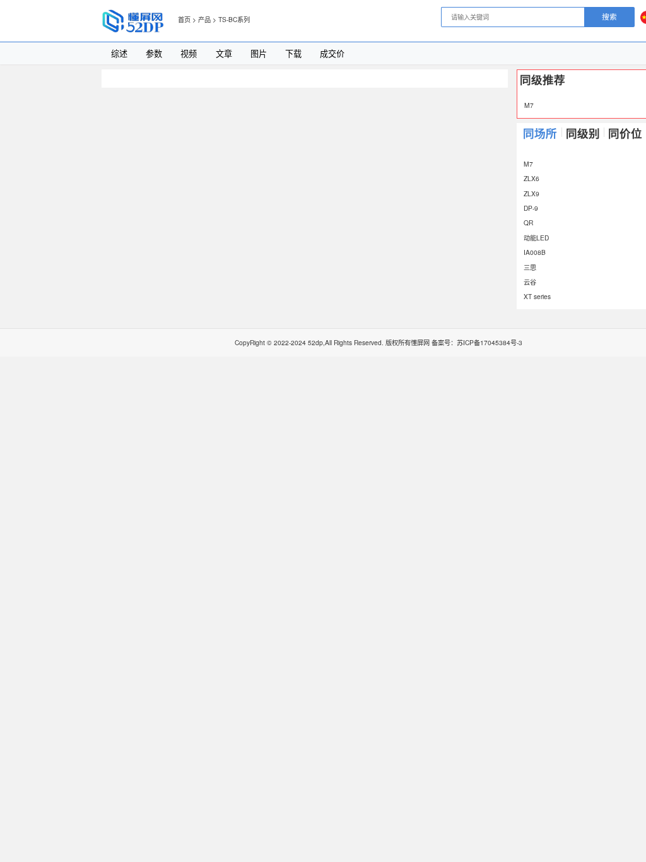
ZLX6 (531, 178)
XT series (537, 296)
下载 (293, 53)
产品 (204, 19)
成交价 (332, 53)
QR (528, 222)
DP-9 (531, 208)
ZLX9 (531, 193)
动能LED (536, 237)
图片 (258, 53)
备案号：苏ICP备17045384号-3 (477, 342)
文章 (224, 53)
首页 (184, 19)
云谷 (530, 281)
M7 (529, 105)
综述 (119, 53)
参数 (154, 53)
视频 (188, 53)
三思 (530, 267)
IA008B (535, 252)
